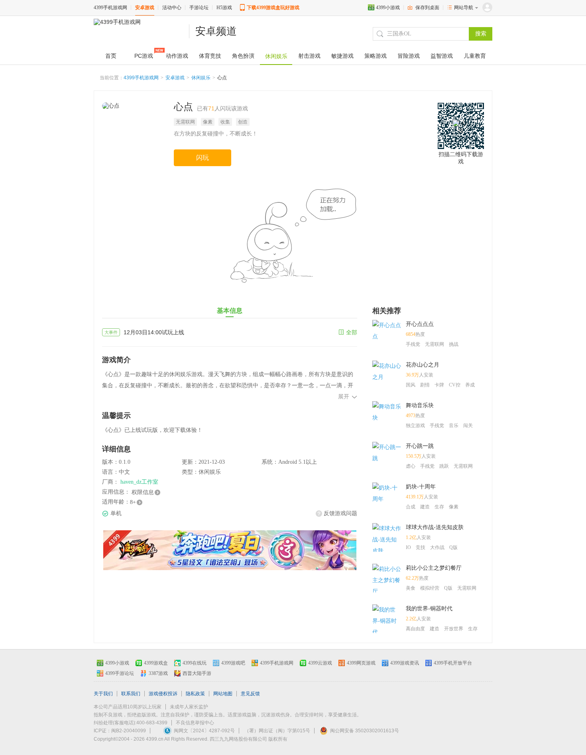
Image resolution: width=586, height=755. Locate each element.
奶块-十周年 (421, 487)
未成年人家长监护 (189, 707)
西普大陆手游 (197, 673)
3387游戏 (158, 673)
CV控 (454, 385)
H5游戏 (224, 7)
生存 (439, 507)
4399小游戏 (388, 7)
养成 (470, 385)
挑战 (453, 344)
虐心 (410, 466)
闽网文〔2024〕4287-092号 (204, 730)
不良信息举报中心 (195, 723)
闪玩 (202, 157)
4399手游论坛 (119, 673)
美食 (410, 588)
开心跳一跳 (420, 446)
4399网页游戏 (361, 663)
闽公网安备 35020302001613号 (364, 730)
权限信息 (143, 492)
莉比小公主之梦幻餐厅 (434, 568)
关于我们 (103, 693)
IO (408, 547)
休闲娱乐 (200, 77)
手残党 (413, 344)
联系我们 (130, 693)
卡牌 (439, 385)
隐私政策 (195, 693)
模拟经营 (429, 588)
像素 (207, 122)
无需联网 (185, 122)
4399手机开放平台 (453, 663)
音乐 (453, 425)
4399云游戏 (320, 663)
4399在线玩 (194, 663)
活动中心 (171, 7)
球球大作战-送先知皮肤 (435, 527)
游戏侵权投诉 (163, 693)
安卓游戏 (144, 7)
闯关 (468, 425)
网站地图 (222, 693)
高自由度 (415, 628)
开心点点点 (420, 324)
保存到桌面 (427, 7)
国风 (410, 385)
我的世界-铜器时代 (429, 609)
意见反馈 (250, 693)
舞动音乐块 (420, 405)
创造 (243, 122)
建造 (425, 507)
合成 (410, 507)
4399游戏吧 (233, 663)
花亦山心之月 (422, 365)
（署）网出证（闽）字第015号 (277, 730)
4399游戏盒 (156, 663)
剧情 (425, 385)
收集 (225, 122)
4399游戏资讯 (404, 663)
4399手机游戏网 (110, 7)
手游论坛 (198, 7)
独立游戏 (415, 425)
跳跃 (444, 466)
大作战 (437, 547)
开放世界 (453, 628)
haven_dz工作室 (139, 482)
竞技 (420, 547)
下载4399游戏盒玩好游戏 (273, 7)
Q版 (453, 547)
